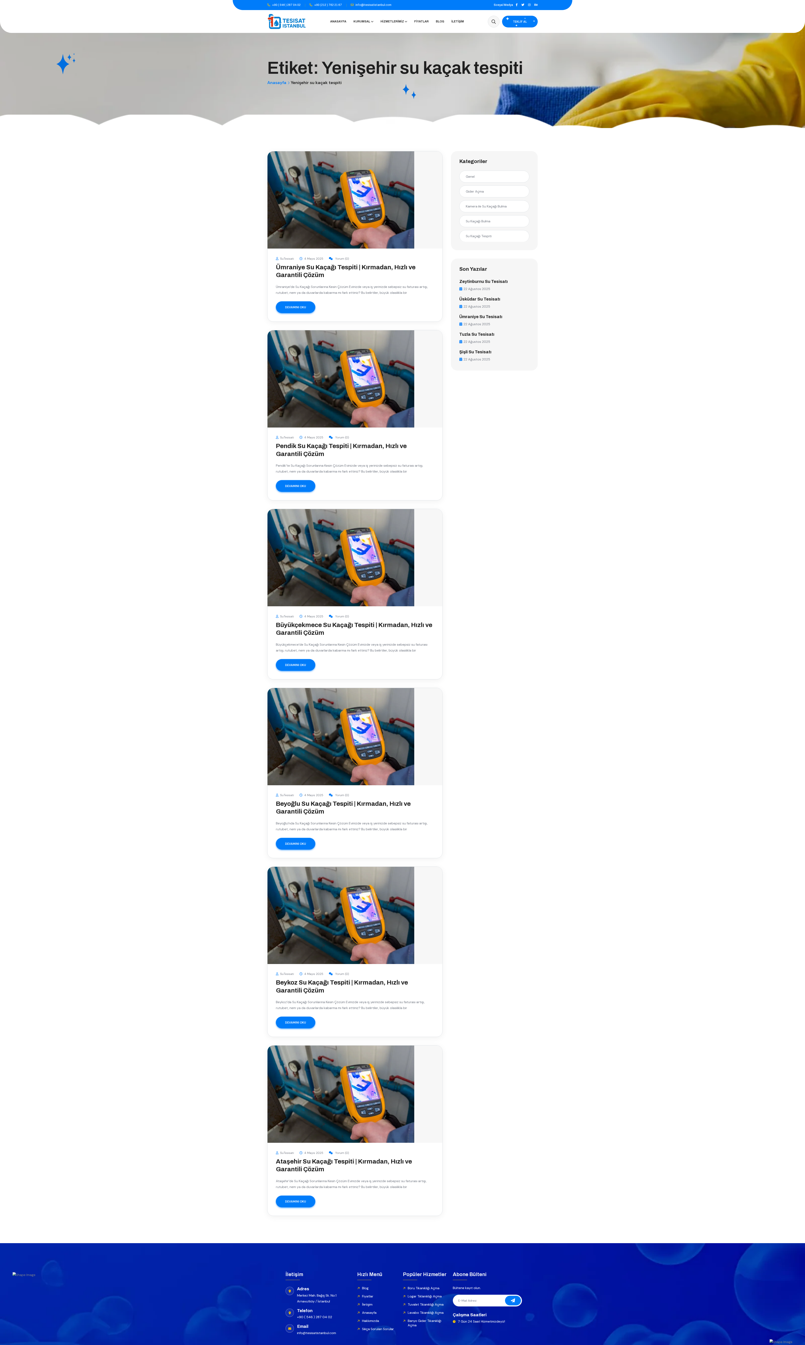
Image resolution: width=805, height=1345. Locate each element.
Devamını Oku (295, 307)
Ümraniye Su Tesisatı (480, 316)
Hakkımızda (370, 1321)
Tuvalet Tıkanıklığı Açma (426, 1304)
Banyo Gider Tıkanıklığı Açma (424, 1323)
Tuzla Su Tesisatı (476, 334)
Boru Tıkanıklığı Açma (423, 1288)
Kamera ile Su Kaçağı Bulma (486, 206)
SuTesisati (287, 258)
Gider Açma (475, 191)
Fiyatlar (421, 21)
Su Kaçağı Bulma (478, 221)
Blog (440, 21)
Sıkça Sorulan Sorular (378, 1329)
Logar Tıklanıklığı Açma (425, 1296)
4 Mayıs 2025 (313, 258)
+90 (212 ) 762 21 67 (328, 4)
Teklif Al (520, 21)
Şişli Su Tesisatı (475, 352)
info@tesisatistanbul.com (373, 4)
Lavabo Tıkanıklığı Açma (426, 1312)
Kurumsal (361, 21)
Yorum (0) (341, 258)
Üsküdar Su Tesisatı (479, 299)
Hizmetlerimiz (392, 21)
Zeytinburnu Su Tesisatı (483, 281)
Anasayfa (338, 21)
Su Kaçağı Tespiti (479, 236)
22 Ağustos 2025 (477, 289)
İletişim (457, 21)
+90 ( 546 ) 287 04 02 (286, 4)
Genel (470, 176)
